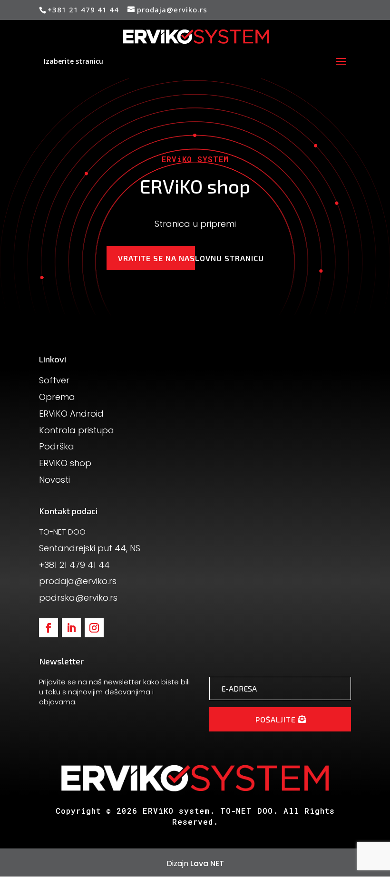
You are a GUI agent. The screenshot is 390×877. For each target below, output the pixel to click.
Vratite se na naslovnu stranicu (191, 258)
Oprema (57, 397)
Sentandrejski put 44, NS (89, 548)
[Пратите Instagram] (94, 627)
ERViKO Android (71, 413)
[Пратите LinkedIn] (71, 627)
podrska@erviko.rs (78, 598)
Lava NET (207, 863)
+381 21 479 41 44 (74, 565)
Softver (54, 380)
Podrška (56, 446)
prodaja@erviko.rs (78, 581)
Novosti (54, 480)
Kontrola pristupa (76, 430)
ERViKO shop (65, 463)
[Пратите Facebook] (48, 627)
